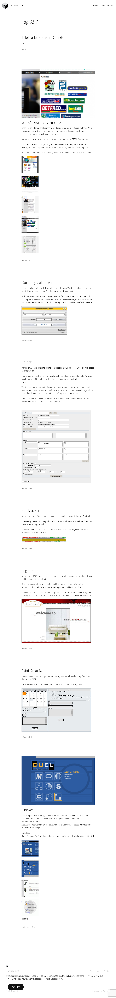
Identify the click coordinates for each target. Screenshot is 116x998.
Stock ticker (31, 510)
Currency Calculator (37, 282)
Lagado (27, 570)
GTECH (79, 152)
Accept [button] (16, 987)
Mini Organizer (33, 670)
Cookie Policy (56, 979)
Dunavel (28, 809)
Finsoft (69, 152)
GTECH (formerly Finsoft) (41, 122)
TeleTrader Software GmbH (43, 37)
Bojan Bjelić (17, 5)
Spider (27, 361)
